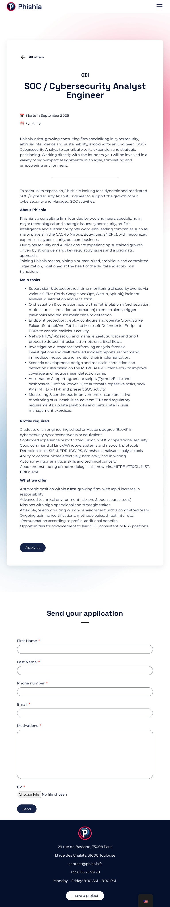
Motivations (28, 726)
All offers (36, 57)
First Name (27, 641)
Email (22, 705)
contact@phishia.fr (85, 864)
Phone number (31, 683)
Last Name (27, 662)
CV (20, 787)
